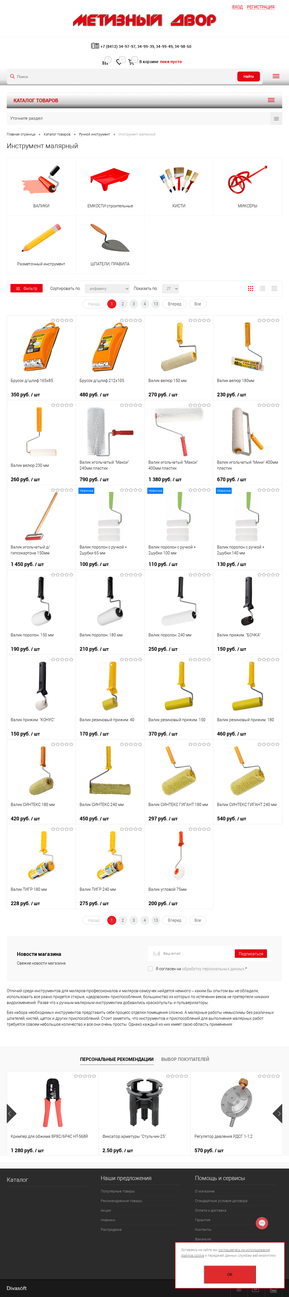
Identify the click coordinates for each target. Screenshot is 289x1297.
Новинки (108, 1220)
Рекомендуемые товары (121, 1201)
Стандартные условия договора (221, 1201)
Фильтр (30, 288)
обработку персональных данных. (213, 969)
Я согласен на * (201, 969)
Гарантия (202, 1220)
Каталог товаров (36, 100)
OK (230, 1274)
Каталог (17, 1179)
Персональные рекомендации (117, 1059)
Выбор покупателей (185, 1059)
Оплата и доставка (210, 1210)
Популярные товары (118, 1191)
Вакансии (203, 1239)
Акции (106, 1210)
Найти (249, 76)
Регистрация (261, 7)
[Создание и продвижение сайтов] (17, 1288)
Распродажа (111, 1229)
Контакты (203, 1229)
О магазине (204, 1191)
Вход (237, 7)
